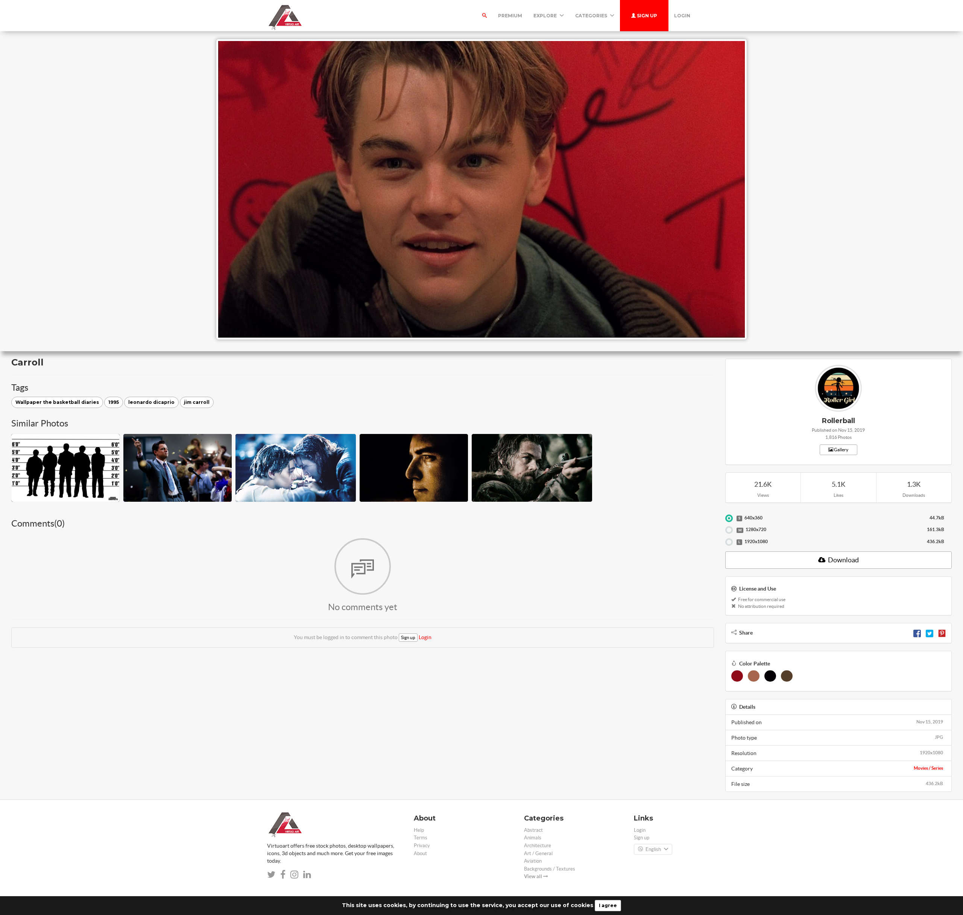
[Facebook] (917, 633)
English (653, 849)
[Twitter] (929, 633)
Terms (420, 837)
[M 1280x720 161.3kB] (729, 530)
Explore (545, 15)
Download (843, 560)
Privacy (422, 845)
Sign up (646, 15)
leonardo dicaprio (151, 402)
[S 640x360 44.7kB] (729, 518)
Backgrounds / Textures (549, 869)
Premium (510, 15)
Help (419, 830)
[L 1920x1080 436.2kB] (729, 542)
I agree (608, 905)
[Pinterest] (942, 633)
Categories (591, 15)
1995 (113, 402)
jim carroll (197, 402)
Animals (532, 837)
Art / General (538, 853)
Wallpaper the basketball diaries (57, 402)
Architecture (537, 845)
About (420, 853)
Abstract (533, 830)
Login (682, 15)
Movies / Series (928, 768)
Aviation (533, 861)
